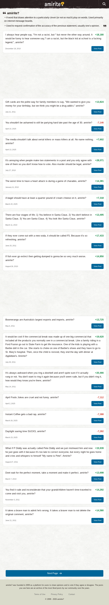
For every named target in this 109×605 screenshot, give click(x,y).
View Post (97, 49)
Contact (72, 594)
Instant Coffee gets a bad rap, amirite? (25, 414)
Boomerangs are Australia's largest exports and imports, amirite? (39, 319)
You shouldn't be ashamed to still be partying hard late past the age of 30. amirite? (48, 122)
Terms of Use (39, 594)
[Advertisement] (54, 75)
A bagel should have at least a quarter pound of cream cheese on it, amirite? (45, 198)
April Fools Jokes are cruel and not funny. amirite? (32, 397)
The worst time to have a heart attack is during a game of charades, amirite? (45, 181)
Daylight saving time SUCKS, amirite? (25, 431)
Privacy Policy (57, 594)
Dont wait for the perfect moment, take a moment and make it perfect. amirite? (46, 472)
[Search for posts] (104, 4)
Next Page (52, 573)
